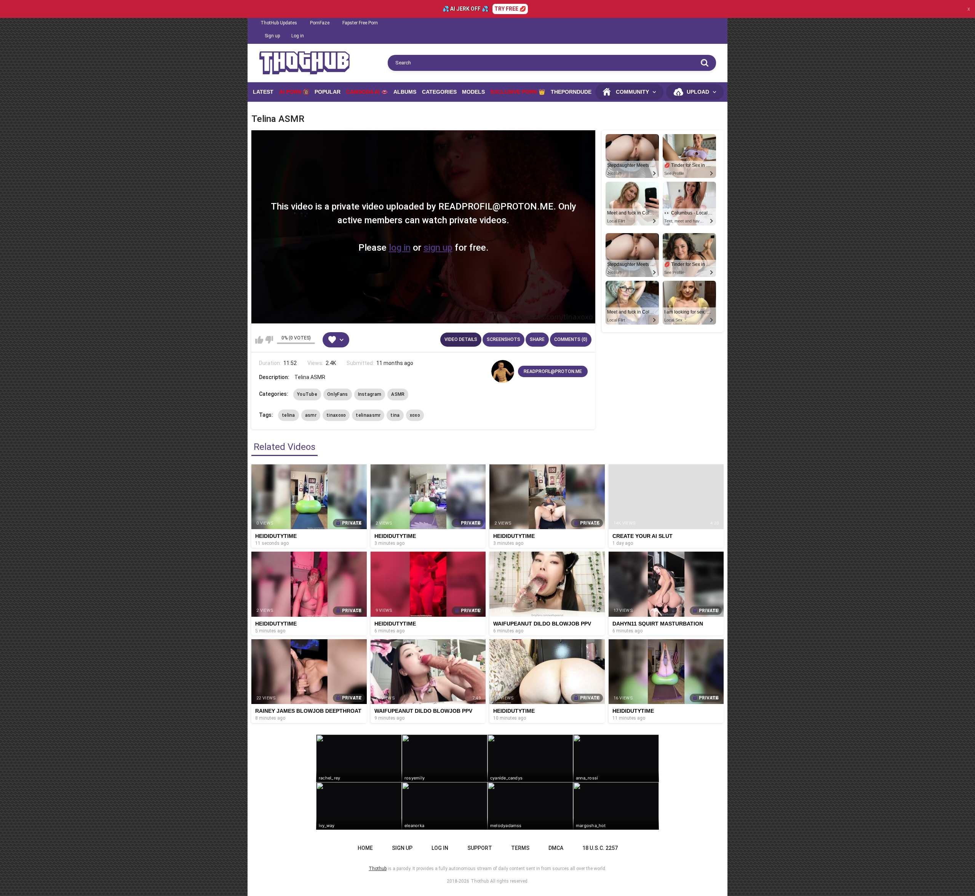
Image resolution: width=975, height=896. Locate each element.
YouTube (307, 394)
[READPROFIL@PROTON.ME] (502, 371)
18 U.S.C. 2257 (600, 848)
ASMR (397, 394)
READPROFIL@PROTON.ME (553, 371)
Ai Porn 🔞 (294, 92)
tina (395, 415)
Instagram (370, 394)
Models (473, 92)
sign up (438, 247)
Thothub (480, 881)
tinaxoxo (336, 415)
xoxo (415, 415)
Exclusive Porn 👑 (518, 92)
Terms (520, 848)
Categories (439, 92)
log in (400, 247)
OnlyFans (337, 394)
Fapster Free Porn (360, 23)
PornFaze (319, 23)
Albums (404, 92)
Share (537, 339)
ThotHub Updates (279, 23)
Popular (327, 92)
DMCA (555, 848)
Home (365, 848)
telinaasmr (368, 415)
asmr (310, 415)
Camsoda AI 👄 (367, 92)
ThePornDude (571, 92)
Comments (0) (570, 339)
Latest (263, 92)
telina (288, 415)
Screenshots (503, 339)
